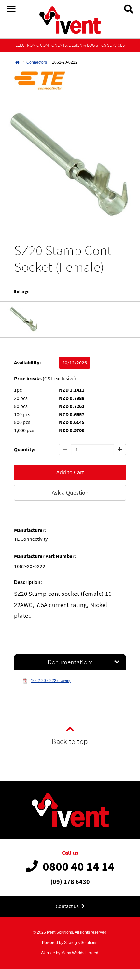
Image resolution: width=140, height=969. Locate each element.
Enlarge (21, 291)
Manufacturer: (30, 530)
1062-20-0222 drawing (51, 680)
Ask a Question (70, 492)
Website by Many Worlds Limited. (70, 953)
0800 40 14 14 (79, 866)
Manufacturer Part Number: (45, 556)
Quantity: (24, 449)
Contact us (68, 906)
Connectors (36, 62)
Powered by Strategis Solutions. (70, 942)
